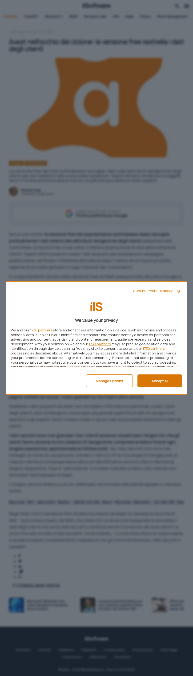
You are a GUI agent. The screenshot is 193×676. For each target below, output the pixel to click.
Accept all (160, 380)
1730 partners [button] (41, 330)
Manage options (109, 380)
